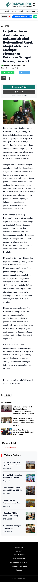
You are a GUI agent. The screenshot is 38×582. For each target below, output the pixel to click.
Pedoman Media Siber (19, 562)
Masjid (6, 11)
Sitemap (19, 570)
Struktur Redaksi (19, 558)
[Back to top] (33, 577)
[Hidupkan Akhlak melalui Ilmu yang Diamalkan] (30, 516)
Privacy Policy (19, 555)
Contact (19, 551)
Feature (7, 26)
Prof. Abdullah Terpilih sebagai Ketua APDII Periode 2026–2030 (13, 489)
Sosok (21, 11)
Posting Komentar (10, 447)
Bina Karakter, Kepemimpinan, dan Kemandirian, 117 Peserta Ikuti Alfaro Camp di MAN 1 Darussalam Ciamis (11, 501)
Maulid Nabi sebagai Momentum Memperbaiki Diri (12, 527)
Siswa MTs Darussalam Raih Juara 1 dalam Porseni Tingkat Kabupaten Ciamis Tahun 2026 (12, 476)
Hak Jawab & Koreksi (19, 566)
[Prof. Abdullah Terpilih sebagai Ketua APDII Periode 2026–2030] (30, 490)
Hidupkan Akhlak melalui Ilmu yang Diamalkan (10, 514)
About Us (19, 547)
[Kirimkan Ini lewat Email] (3, 78)
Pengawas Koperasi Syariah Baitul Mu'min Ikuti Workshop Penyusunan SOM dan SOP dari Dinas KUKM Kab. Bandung (23, 17)
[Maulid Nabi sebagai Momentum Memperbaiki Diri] (30, 528)
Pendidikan (30, 11)
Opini (14, 11)
